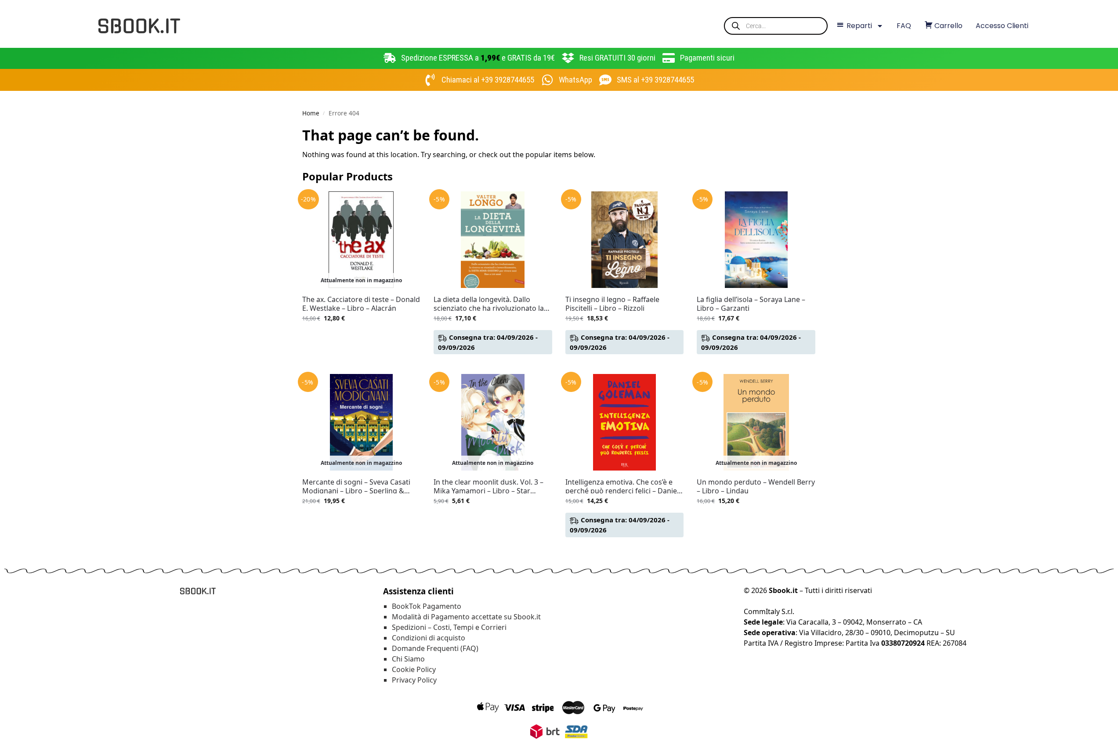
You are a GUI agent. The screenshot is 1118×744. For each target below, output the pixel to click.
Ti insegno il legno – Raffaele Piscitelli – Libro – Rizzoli (612, 304)
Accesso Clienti (1002, 26)
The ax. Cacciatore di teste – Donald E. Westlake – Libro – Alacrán (361, 304)
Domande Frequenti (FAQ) (435, 648)
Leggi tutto (361, 336)
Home (310, 113)
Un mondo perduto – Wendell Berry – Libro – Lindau (756, 486)
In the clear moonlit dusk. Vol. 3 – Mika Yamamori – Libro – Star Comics (488, 486)
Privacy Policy (414, 680)
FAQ (904, 26)
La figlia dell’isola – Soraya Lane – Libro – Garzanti (751, 304)
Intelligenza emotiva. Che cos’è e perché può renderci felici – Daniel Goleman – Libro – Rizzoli (622, 486)
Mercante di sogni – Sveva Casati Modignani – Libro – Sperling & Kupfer (356, 486)
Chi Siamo (408, 659)
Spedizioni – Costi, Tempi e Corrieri (449, 627)
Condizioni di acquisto (428, 638)
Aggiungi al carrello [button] (492, 365)
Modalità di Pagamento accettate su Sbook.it (466, 617)
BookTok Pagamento (426, 606)
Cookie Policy (414, 669)
